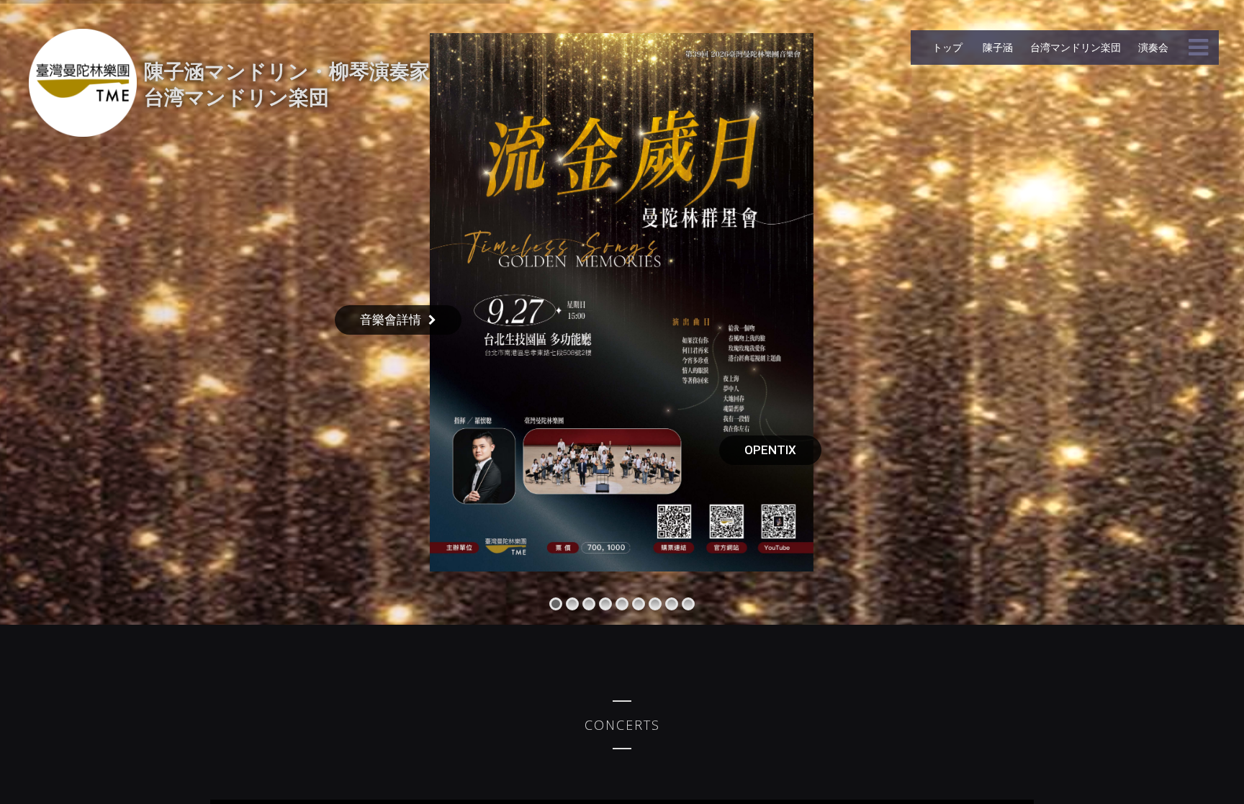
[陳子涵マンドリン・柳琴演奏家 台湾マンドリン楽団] (83, 83)
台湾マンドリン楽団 (1075, 47)
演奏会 (1153, 47)
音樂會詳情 (390, 319)
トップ (947, 47)
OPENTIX (770, 450)
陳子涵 (996, 47)
